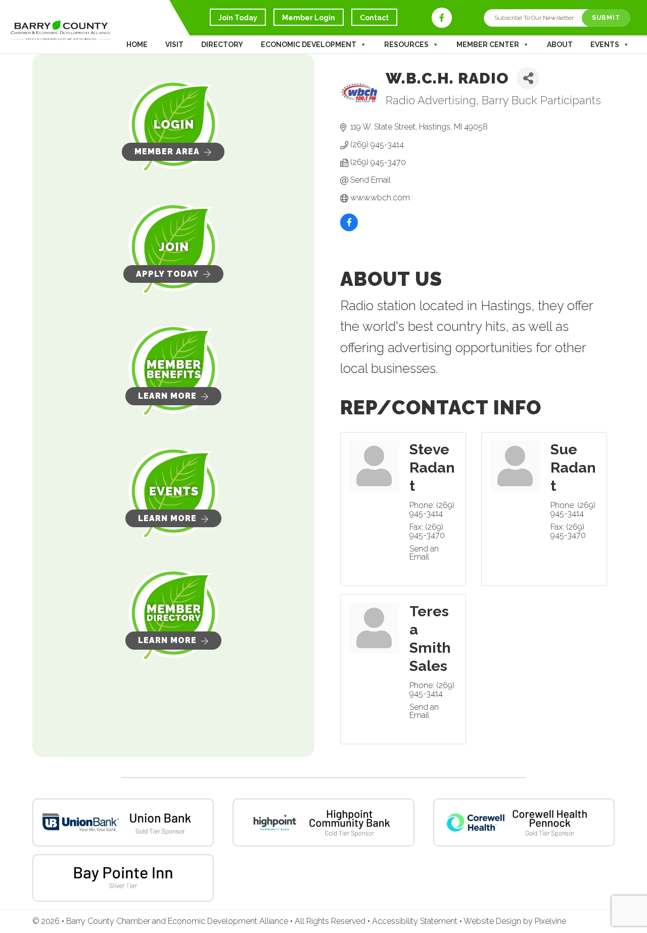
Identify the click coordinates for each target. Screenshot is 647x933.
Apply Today (167, 274)
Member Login (308, 18)
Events (604, 44)
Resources (406, 44)
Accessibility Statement (415, 921)
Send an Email (424, 553)
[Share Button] (528, 78)
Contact (374, 18)
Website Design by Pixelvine (515, 921)
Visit (174, 44)
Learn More (167, 396)
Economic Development (308, 44)
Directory (222, 44)
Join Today (237, 18)
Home (137, 44)
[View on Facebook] (349, 229)
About (560, 44)
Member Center (487, 44)
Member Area (167, 151)
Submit (606, 17)
